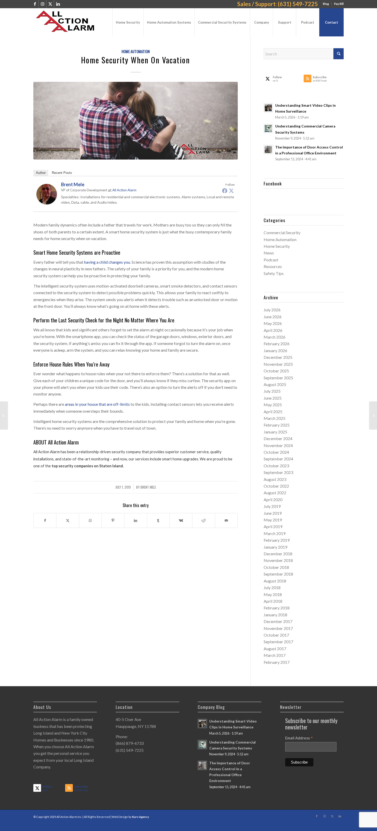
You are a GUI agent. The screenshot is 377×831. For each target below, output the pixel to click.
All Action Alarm (124, 190)
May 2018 (273, 594)
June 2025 (273, 397)
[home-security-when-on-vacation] (135, 121)
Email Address (299, 738)
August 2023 (275, 479)
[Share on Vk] (181, 520)
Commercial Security (282, 232)
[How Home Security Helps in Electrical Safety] (4, 415)
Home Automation (136, 51)
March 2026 (274, 336)
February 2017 (277, 662)
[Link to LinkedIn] (58, 4)
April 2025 (273, 411)
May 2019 (273, 519)
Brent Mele (148, 487)
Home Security (277, 246)
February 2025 (277, 424)
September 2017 (278, 641)
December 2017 (278, 621)
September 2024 (278, 458)
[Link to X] (50, 4)
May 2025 (273, 404)
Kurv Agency (140, 816)
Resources (273, 266)
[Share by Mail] (226, 520)
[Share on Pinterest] (113, 520)
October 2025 (276, 370)
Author (41, 173)
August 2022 (275, 492)
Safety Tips (274, 273)
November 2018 (278, 560)
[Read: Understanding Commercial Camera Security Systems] (268, 128)
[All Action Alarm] (67, 22)
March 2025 (274, 418)
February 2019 (277, 540)
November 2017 (278, 628)
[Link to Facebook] (34, 4)
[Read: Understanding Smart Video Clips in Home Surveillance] (268, 107)
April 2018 (273, 601)
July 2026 (272, 309)
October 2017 (276, 634)
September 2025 (278, 377)
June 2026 (273, 316)
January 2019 (275, 547)
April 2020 (273, 499)
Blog (326, 3)
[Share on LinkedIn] (135, 520)
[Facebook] (225, 190)
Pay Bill (339, 3)
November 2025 (278, 364)
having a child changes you (107, 262)
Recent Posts (62, 173)
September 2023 (278, 472)
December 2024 (278, 438)
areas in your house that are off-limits (97, 404)
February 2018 (277, 607)
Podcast (271, 259)
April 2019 (273, 526)
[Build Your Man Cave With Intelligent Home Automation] (373, 415)
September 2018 (278, 573)
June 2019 (273, 513)
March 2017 (274, 655)
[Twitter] (231, 190)
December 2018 (278, 553)
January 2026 (275, 350)
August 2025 (275, 384)
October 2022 (276, 485)
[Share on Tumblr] (158, 520)
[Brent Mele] (46, 202)
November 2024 (278, 445)
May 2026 (273, 323)
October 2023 (276, 465)
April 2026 (273, 330)
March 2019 (274, 533)
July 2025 (272, 391)
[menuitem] (326, 4)
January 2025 (275, 431)
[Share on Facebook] (45, 520)
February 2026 (277, 343)
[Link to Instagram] (42, 4)
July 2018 (272, 587)
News (269, 252)
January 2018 (275, 614)
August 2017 (275, 648)
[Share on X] (67, 520)
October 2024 (276, 452)
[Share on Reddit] (203, 520)
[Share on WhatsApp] (90, 520)
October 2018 (276, 567)
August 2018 (275, 580)
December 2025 (278, 357)
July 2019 (272, 506)
